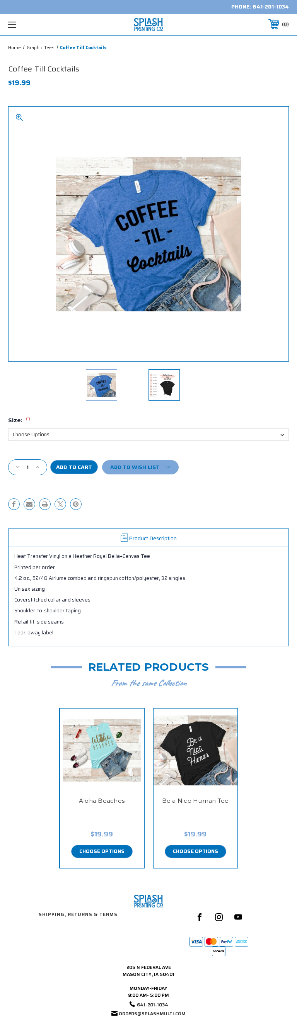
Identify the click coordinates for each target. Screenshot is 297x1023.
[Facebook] (14, 504)
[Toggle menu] (36, 24)
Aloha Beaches (102, 800)
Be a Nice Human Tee (195, 800)
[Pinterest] (76, 504)
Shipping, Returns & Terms (78, 914)
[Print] (45, 504)
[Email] (29, 504)
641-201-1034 (271, 6)
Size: (19, 420)
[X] (60, 504)
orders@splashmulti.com (152, 1013)
